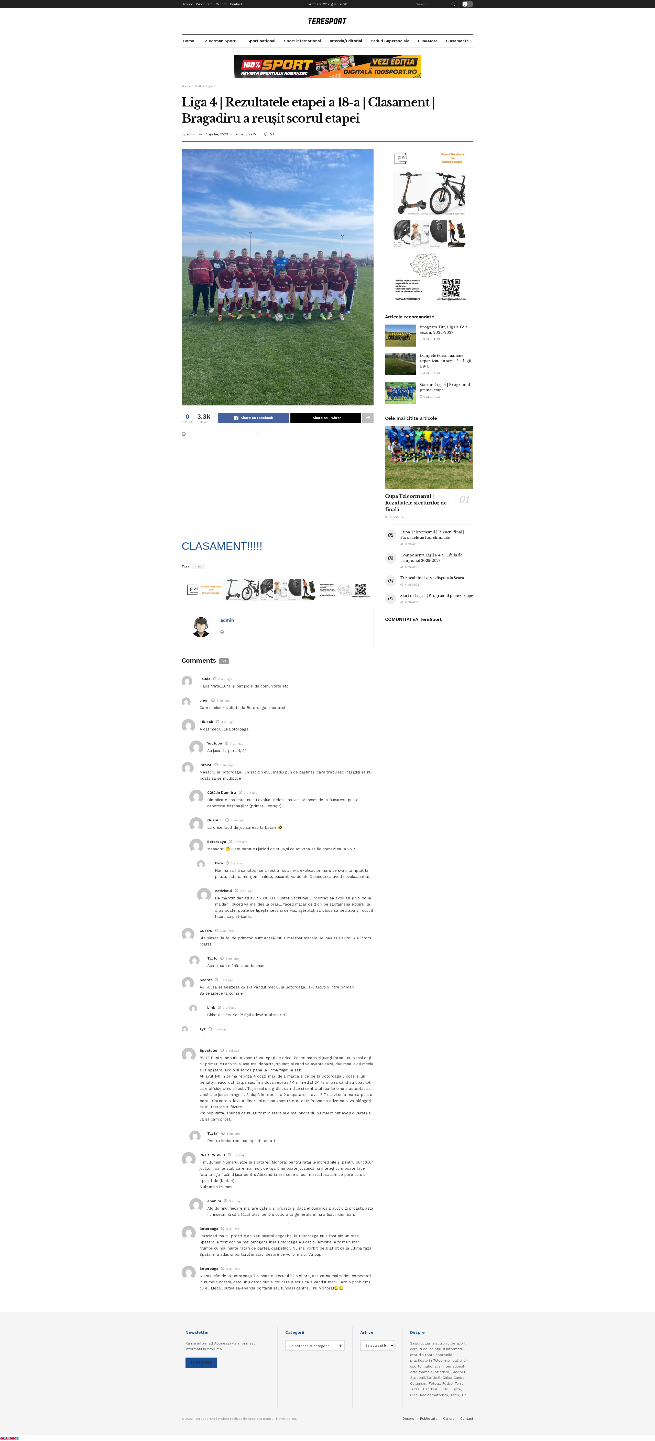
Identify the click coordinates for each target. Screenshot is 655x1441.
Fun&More (428, 41)
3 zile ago (431, 339)
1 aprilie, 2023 (217, 134)
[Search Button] (452, 4)
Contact (236, 4)
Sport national (261, 41)
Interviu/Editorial (346, 41)
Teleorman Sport (219, 41)
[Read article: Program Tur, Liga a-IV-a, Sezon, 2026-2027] (400, 336)
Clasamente (457, 41)
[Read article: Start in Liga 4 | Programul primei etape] (400, 393)
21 (271, 134)
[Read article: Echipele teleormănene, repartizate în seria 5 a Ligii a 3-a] (400, 364)
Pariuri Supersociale (390, 41)
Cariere (221, 4)
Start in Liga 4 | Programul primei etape (436, 595)
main (198, 566)
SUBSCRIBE (201, 1362)
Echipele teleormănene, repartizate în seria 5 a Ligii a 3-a (445, 361)
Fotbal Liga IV (205, 86)
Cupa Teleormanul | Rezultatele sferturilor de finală (416, 502)
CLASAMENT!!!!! (222, 546)
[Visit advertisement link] (327, 70)
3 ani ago (225, 679)
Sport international (302, 41)
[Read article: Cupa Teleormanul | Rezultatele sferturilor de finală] (429, 457)
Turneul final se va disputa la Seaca (432, 578)
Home (188, 41)
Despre (187, 4)
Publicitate (204, 4)
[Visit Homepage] (327, 21)
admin (191, 134)
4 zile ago (431, 397)
